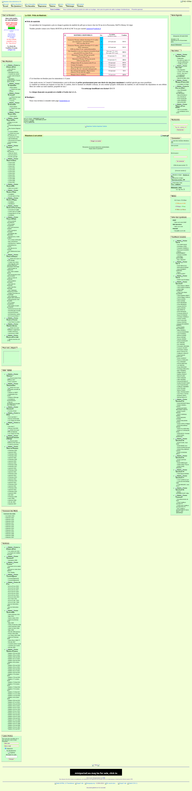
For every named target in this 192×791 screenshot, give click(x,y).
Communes (179, 497)
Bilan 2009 (11, 623)
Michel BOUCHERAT (183, 267)
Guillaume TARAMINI (183, 386)
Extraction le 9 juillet (13, 209)
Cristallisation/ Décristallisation (180, 75)
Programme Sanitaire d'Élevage (12, 438)
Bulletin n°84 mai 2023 (14, 665)
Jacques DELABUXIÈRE (180, 92)
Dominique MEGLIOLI (183, 369)
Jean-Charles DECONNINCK (180, 327)
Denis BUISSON (181, 311)
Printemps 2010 (12, 491)
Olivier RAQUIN (181, 377)
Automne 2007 (12, 503)
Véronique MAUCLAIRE (179, 257)
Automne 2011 (12, 486)
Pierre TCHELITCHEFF (180, 273)
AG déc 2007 (12, 502)
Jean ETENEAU (181, 333)
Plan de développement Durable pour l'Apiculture (13, 404)
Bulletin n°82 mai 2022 (14, 669)
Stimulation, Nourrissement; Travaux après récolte (13, 80)
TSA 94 (178, 242)
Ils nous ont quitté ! (182, 87)
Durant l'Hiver (12, 114)
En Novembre (12, 104)
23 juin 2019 (11, 162)
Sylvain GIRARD (181, 339)
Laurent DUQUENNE (183, 332)
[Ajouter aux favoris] (180, 189)
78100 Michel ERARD (183, 473)
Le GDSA (13, 413)
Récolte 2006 (11, 647)
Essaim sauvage (12, 156)
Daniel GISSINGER (182, 341)
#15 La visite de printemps (12, 278)
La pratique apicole (13, 66)
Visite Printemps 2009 (14, 626)
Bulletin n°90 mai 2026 (14, 653)
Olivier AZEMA (181, 301)
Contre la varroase (13, 444)
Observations (13, 87)
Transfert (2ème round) (14, 643)
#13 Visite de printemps (11, 284)
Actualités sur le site (180, 230)
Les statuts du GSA (13, 433)
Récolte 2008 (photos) (14, 631)
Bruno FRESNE (181, 337)
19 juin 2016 (11, 168)
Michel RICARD (181, 102)
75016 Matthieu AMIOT (183, 295)
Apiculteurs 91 (180, 457)
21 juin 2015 (11, 169)
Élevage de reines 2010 (182, 82)
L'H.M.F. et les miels (182, 71)
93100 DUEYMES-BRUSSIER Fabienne (182, 408)
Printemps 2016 (12, 470)
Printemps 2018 (12, 464)
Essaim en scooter (12, 320)
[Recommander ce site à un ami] (182, 189)
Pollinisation (180, 58)
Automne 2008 (12, 500)
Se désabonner (11, 751)
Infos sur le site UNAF (180, 222)
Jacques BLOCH (181, 306)
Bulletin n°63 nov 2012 (14, 709)
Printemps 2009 (12, 496)
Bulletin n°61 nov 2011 (14, 713)
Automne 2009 (12, 493)
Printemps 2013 (12, 480)
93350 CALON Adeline (183, 279)
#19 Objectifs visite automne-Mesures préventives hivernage (13, 265)
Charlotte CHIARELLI (183, 248)
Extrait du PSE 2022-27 (13, 442)
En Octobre (11, 95)
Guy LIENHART (181, 361)
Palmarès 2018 (10, 521)
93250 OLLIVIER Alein (183, 428)
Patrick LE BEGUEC (182, 360)
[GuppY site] (79, 783)
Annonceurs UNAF (13, 333)
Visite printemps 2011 (14, 614)
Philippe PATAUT (181, 372)
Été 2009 (10, 495)
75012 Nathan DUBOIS (183, 287)
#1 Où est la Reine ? (13, 316)
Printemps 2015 (12, 473)
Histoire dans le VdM (12, 337)
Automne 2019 (12, 461)
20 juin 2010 (11, 177)
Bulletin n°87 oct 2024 (14, 658)
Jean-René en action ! (14, 322)
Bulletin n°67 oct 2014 (14, 702)
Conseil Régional (12, 576)
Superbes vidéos (180, 56)
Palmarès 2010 (10, 532)
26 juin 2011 (11, 175)
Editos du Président (12, 448)
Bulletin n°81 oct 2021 (14, 670)
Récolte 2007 (11, 642)
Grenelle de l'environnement (11, 399)
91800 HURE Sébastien (180, 467)
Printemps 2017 (12, 466)
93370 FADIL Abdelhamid (180, 436)
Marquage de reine (13, 72)
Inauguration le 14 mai (14, 213)
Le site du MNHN (13, 131)
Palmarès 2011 (10, 530)
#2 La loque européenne (11, 225)
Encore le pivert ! (13, 155)
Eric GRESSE (181, 342)
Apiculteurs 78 (180, 471)
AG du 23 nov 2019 (13, 586)
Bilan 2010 (11, 616)
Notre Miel (179, 67)
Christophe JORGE (182, 349)
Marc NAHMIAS (181, 370)
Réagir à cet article (96, 141)
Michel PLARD (181, 376)
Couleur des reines (13, 262)
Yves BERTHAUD (182, 244)
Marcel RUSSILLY (182, 95)
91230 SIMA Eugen (182, 462)
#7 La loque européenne (11, 303)
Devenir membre (180, 170)
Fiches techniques (12, 256)
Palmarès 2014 (10, 528)
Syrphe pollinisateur (182, 62)
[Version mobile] (184, 189)
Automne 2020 (12, 457)
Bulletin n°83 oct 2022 (14, 667)
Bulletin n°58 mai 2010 (14, 718)
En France (177, 200)
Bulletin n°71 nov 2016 (14, 693)
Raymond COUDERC (183, 250)
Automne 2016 (12, 468)
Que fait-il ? (11, 426)
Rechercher (180, 130)
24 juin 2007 (11, 182)
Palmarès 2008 (10, 535)
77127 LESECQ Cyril (183, 479)
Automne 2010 (12, 489)
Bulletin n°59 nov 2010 (14, 716)
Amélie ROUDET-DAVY (183, 383)
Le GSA (13, 423)
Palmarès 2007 (10, 537)
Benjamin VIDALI (181, 395)
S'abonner (10, 748)
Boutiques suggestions (13, 329)
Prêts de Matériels (12, 431)
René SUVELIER (182, 98)
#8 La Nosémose (13, 241)
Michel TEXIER (181, 390)
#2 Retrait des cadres (14, 314)
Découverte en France (14, 140)
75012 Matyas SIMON (183, 285)
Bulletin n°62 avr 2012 (14, 711)
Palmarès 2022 (10, 517)
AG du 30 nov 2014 (13, 593)
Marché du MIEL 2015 (183, 78)
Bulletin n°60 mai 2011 (14, 714)
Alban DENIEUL (181, 330)
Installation (11, 194)
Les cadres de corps (13, 551)
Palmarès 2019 (10, 519)
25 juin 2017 (11, 166)
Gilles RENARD (181, 379)
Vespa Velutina (11, 120)
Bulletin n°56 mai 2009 (14, 721)
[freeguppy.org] (90, 783)
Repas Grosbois (11, 160)
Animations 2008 (12, 560)
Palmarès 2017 (10, 523)
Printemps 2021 (12, 455)
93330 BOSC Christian (183, 433)
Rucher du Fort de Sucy (14, 207)
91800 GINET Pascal (183, 464)
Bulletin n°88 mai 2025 (14, 657)
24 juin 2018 (11, 164)
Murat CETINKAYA (182, 315)
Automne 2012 (12, 482)
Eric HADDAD (181, 344)
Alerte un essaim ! (13, 188)
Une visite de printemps (11, 69)
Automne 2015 (12, 471)
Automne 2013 (12, 479)
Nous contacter (12, 381)
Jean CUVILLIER (181, 320)
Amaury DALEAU (182, 322)
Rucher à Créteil (11, 192)
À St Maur (184, 200)
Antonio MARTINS (182, 363)
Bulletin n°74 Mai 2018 (14, 687)
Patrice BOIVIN (181, 308)
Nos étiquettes (181, 69)
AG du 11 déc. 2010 (13, 600)
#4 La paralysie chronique (12, 231)
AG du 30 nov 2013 (13, 595)
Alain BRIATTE (181, 309)
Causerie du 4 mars (13, 137)
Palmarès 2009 (10, 533)
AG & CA (13, 583)
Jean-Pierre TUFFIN (182, 393)
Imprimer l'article (102, 126)
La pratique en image (183, 84)
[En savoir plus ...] (111, 783)
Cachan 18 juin (12, 411)
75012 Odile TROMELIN (180, 290)
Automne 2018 (12, 463)
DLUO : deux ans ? (182, 73)
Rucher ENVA (10, 186)
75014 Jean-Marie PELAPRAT (181, 293)
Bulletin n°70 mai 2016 (14, 695)
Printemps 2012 (12, 484)
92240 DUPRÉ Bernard (183, 447)
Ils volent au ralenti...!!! (183, 60)
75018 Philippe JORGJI (183, 297)
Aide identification (13, 138)
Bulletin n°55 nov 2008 (14, 723)
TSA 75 (178, 263)
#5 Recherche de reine (14, 309)
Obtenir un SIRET (13, 392)
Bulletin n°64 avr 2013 (14, 707)
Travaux (11, 91)
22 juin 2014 (11, 171)
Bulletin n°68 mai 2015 (14, 700)
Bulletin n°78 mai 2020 (14, 677)
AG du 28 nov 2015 (13, 591)
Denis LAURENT (181, 358)
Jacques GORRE (182, 255)
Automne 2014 (12, 475)
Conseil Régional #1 (13, 578)
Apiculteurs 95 (180, 489)
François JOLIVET (182, 348)
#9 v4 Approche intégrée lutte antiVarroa (13, 297)
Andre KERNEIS (181, 100)
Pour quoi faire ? (12, 417)
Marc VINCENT (181, 259)
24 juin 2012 (11, 173)
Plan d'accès (10, 151)
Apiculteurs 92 (180, 440)
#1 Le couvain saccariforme (11, 221)
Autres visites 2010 (13, 618)
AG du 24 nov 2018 (13, 588)
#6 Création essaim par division (13, 306)
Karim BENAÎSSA (182, 302)
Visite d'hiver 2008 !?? (14, 640)
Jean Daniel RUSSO (182, 385)
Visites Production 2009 (14, 624)
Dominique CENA (182, 246)
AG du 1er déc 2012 (13, 597)
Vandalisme (11, 203)
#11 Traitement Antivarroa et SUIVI (12, 291)
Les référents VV (12, 135)
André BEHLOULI (182, 265)
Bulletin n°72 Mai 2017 (14, 692)
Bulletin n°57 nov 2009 (14, 720)
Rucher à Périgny (12, 200)
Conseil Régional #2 (13, 580)
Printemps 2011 (12, 487)
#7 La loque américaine (14, 239)
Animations (10, 408)
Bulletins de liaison (12, 651)
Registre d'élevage (13, 397)
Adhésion (9, 376)
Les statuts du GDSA (14, 420)
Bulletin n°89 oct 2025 (14, 655)
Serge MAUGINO (182, 367)
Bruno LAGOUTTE (182, 351)
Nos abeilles (11, 572)
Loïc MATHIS (180, 365)
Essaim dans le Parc (14, 196)
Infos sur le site (179, 226)
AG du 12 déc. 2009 (13, 602)
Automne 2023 (12, 452)
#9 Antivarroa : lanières (14, 243)
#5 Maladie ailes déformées (12, 234)
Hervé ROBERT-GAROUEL (181, 270)
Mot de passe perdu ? (180, 165)
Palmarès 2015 (10, 526)
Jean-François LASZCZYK (180, 355)
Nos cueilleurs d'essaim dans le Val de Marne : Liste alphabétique (182, 510)
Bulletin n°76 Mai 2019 (14, 682)
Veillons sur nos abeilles (180, 106)
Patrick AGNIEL (181, 299)
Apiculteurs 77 (180, 477)
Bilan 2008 (11, 630)
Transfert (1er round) (14, 645)
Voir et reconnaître (182, 109)
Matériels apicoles (12, 326)
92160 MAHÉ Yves (182, 445)
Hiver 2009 (11, 498)
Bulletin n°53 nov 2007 (14, 727)
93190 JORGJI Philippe (183, 423)
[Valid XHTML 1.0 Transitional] (64, 783)
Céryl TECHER (181, 388)
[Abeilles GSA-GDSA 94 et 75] (11, 1)
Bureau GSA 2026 (13, 428)
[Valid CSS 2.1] (132, 783)
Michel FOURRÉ (181, 335)
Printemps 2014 (12, 477)
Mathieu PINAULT (182, 374)
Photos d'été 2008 (13, 633)
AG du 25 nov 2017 (13, 589)
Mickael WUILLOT (182, 397)
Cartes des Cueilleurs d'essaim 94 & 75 (182, 506)
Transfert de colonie (13, 74)
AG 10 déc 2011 (12, 598)
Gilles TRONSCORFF (183, 392)
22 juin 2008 (11, 180)
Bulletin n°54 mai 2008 (14, 725)
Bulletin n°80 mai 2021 (14, 672)
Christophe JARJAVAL (183, 346)
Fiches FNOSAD (11, 219)
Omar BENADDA (181, 304)
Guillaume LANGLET (182, 353)
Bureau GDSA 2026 (13, 418)
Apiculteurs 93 (180, 401)
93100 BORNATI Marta (183, 403)
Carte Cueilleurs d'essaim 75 (181, 503)
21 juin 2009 (11, 178)
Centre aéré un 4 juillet (14, 211)
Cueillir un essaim (182, 63)
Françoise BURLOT (182, 313)
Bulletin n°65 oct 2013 (14, 705)
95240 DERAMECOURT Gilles (182, 492)
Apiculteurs (179, 283)
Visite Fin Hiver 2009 (13, 628)
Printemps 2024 (12, 450)
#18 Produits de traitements (12, 269)
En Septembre (12, 85)
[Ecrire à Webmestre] (177, 189)
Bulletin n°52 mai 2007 (14, 729)
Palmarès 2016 (10, 524)
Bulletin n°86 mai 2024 (14, 660)
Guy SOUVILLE (181, 97)
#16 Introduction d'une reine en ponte (13, 275)
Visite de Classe (12, 153)
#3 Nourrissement (13, 312)
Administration (11, 385)
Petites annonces (13, 331)
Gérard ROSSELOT (182, 381)
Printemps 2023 (12, 454)
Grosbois (9, 147)
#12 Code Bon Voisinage (11, 287)
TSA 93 (178, 277)
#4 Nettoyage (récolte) (14, 310)
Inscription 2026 (10, 516)
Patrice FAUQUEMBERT (180, 252)
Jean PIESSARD (181, 90)
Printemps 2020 (12, 459)
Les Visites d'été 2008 (14, 635)
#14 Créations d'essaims (11, 281)
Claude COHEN (181, 318)
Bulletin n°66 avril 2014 (14, 704)
